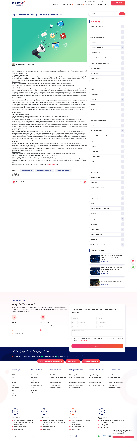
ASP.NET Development (56, 375)
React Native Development (77, 382)
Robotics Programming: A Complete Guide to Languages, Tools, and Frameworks (111, 269)
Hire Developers (90, 361)
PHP (13, 377)
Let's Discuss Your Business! (49, 361)
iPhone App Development (76, 375)
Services (55, 4)
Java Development (55, 387)
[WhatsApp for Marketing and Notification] (14, 182)
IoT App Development (75, 380)
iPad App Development (76, 385)
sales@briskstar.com (20, 426)
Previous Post (20, 182)
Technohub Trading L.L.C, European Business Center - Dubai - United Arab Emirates (54, 422)
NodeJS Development (95, 382)
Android (14, 382)
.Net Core (14, 375)
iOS (12, 380)
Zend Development (113, 380)
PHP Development (55, 385)
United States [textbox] (102, 327)
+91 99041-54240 (63, 356)
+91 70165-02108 (91, 1)
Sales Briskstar (35, 356)
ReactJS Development (95, 377)
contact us (52, 164)
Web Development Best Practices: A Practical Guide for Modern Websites (111, 281)
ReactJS (14, 395)
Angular (14, 393)
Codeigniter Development (115, 382)
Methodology (35, 382)
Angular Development (95, 375)
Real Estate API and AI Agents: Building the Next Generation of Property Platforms (112, 257)
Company (99, 4)
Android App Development (77, 377)
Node (13, 385)
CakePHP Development (114, 387)
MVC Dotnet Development (96, 385)
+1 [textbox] (72, 322)
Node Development (55, 382)
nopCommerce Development (58, 377)
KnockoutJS (15, 398)
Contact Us (34, 390)
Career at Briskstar (36, 385)
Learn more (120, 433)
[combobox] (74, 322)
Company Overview (36, 375)
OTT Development (74, 387)
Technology (79, 4)
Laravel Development (114, 375)
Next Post (79, 182)
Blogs (107, 4)
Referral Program (36, 393)
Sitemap (79, 436)
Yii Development (112, 385)
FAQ (74, 436)
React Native (15, 387)
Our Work (89, 4)
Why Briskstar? (35, 377)
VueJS (13, 390)
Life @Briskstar (35, 380)
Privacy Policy (83, 340)
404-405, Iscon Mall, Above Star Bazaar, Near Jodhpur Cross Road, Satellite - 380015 (24, 422)
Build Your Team (67, 4)
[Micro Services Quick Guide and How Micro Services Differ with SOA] (84, 182)
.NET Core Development (57, 380)
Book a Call (72, 361)
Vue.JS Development (95, 380)
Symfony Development (114, 377)
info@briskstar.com (105, 1)
